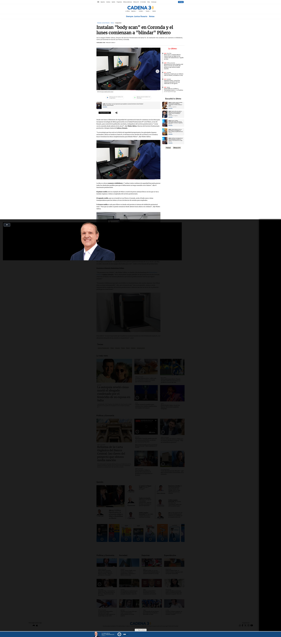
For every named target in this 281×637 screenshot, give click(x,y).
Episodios (105, 106)
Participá (181, 2)
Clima (148, 2)
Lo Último (127, 11)
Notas (152, 16)
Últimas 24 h (136, 2)
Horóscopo (153, 2)
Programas (119, 2)
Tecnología (169, 95)
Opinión (113, 2)
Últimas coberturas (127, 2)
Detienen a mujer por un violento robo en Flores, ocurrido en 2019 (173, 74)
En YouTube (143, 2)
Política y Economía (171, 62)
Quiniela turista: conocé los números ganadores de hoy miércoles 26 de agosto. (172, 82)
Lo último (172, 49)
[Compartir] (116, 113)
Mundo (154, 11)
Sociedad (169, 72)
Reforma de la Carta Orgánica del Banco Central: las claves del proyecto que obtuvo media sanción (173, 66)
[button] (157, 71)
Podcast (168, 148)
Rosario (147, 11)
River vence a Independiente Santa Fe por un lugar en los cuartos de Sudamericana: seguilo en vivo (174, 57)
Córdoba (141, 11)
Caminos (108, 2)
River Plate (169, 53)
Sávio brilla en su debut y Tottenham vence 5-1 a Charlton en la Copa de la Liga (173, 90)
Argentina (133, 11)
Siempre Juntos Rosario (137, 16)
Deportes (103, 2)
